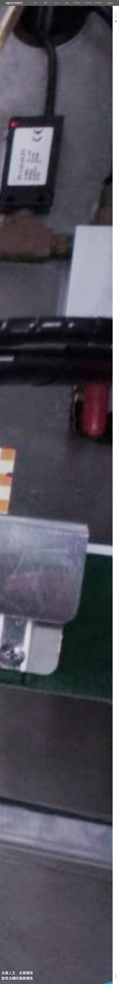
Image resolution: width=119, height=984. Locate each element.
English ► (110, 3)
